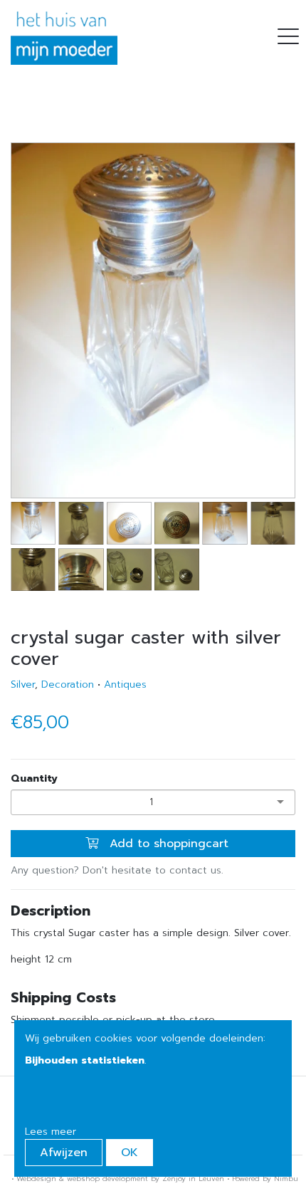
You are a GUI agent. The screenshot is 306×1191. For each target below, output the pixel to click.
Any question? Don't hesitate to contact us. (117, 870)
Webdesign (36, 1178)
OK (129, 1152)
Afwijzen (64, 1152)
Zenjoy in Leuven (193, 1178)
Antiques (125, 684)
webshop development (107, 1178)
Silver (23, 684)
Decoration (67, 684)
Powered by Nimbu (265, 1178)
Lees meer (50, 1131)
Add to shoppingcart (166, 843)
